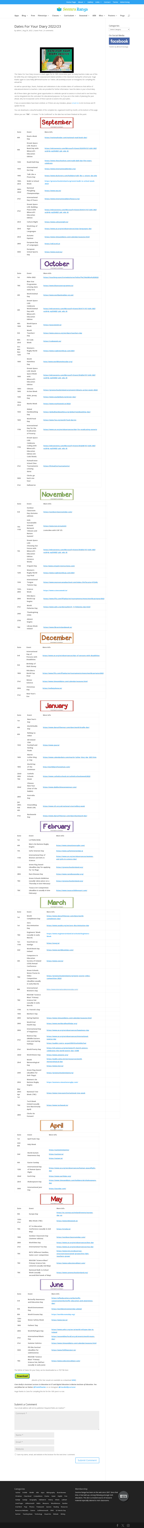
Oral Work (18, 1507)
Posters (111, 16)
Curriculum (69, 16)
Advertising (125, 2)
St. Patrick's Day (61, 1510)
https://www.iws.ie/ (60, 1320)
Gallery (90, 2)
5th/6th (31, 1492)
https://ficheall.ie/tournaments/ (56, 466)
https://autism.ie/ (56, 1154)
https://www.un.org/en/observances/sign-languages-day (68, 229)
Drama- (47, 1496)
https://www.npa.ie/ (53, 191)
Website (55, 1514)
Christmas (18, 1496)
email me (75, 103)
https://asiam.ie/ (56, 1158)
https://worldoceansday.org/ (63, 1314)
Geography (33, 1500)
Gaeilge (17, 1500)
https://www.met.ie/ (55, 1066)
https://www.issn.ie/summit (54, 526)
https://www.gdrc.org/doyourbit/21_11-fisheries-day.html (66, 607)
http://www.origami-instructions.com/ (59, 566)
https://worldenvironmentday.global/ (67, 1309)
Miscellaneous (55, 1503)
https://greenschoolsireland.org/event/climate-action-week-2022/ (70, 390)
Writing (63, 1514)
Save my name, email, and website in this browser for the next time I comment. (46, 1454)
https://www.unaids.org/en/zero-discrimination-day (68, 925)
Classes (55, 16)
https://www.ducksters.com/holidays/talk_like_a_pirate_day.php (71, 176)
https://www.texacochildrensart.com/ (71, 890)
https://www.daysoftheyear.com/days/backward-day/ (65, 816)
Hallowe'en (42, 1500)
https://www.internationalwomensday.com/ (62, 989)
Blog (24, 16)
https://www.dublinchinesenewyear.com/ (60, 787)
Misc (101, 16)
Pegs (122, 16)
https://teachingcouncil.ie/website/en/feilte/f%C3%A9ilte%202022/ (71, 277)
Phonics (31, 1507)
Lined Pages (19, 1503)
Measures (46, 1503)
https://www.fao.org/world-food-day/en (59, 420)
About (80, 2)
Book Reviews (61, 1492)
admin (19, 30)
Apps (17, 16)
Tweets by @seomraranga (118, 47)
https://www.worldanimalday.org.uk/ (58, 295)
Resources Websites (21, 1510)
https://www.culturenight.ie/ (56, 222)
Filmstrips (42, 16)
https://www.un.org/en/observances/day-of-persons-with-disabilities (71, 655)
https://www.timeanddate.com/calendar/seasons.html (67, 237)
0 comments (48, 30)
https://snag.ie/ (53, 943)
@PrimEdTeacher (39, 1387)
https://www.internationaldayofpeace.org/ (62, 199)
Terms (115, 2)
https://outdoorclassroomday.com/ (57, 512)
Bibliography (51, 1492)
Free (33, 16)
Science (32, 1510)
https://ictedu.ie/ (64, 1229)
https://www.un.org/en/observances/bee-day (75, 1242)
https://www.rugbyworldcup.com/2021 (59, 351)
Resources (64, 1507)
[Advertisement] (56, 42)
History (50, 1500)
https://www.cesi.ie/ (55, 961)
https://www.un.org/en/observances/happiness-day (68, 1030)
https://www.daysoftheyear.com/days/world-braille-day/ (66, 727)
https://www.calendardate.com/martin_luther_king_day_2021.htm (69, 757)
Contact (107, 2)
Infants (57, 1500)
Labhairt (64, 1500)
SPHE (52, 1510)
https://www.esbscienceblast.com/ (71, 1263)
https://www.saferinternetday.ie (69, 851)
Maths (38, 1503)
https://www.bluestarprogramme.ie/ (58, 285)
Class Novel (27, 1496)
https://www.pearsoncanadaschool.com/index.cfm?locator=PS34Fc (70, 582)
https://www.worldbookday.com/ (60, 950)
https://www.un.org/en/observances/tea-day (75, 1247)
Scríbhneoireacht (42, 1510)
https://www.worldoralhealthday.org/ (62, 1023)
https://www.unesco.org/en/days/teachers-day (62, 333)
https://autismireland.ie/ (59, 1150)
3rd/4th (24, 1492)
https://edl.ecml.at (52, 244)
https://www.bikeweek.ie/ (67, 1221)
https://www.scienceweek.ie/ (55, 590)
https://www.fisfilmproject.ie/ (64, 1350)
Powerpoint (40, 1507)
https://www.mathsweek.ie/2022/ (57, 404)
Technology (38, 1514)
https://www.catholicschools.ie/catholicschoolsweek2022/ (66, 776)
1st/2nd (17, 1492)
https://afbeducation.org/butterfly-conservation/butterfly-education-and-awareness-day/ (72, 1301)
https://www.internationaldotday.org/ (60, 169)
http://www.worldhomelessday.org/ (58, 361)
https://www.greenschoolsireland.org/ (72, 1272)
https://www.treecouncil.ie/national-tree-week (66, 1093)
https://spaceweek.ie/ (52, 325)
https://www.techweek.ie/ (57, 1105)
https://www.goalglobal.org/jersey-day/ (59, 397)
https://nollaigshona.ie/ (52, 688)
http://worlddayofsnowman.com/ (56, 767)
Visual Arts (47, 1514)
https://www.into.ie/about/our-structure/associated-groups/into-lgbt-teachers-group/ (73, 1253)
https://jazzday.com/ (57, 1188)
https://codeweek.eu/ (52, 341)
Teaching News (27, 1514)
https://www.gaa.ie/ (51, 745)
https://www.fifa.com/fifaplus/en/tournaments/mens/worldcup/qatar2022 (73, 599)
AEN (94, 16)
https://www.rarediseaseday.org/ (70, 874)
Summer (18, 1514)
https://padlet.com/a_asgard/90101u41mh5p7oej (66, 1043)
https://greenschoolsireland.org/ (69, 867)
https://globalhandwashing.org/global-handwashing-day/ (67, 412)
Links (97, 2)
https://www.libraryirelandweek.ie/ (57, 627)
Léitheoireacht (29, 1503)
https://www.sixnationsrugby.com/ (70, 845)
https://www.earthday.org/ (60, 1176)
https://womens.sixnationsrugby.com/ (62, 1082)
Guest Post (38, 30)
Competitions (38, 1496)
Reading (56, 1507)
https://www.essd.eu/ (53, 252)
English (60, 1496)
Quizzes (48, 1507)
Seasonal (83, 16)
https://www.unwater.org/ (57, 1055)
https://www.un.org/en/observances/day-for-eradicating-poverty (70, 429)
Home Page (71, 2)
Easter (54, 1496)
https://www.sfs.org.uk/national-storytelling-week (64, 806)
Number (65, 1503)
